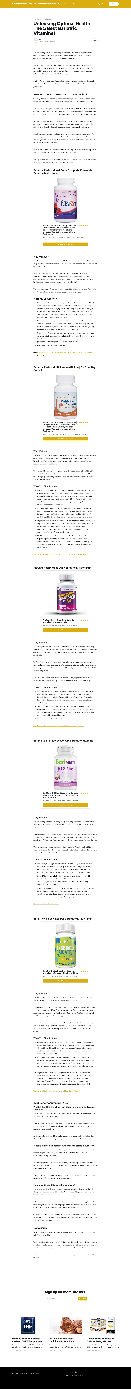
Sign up (68, 1375)
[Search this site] (99, 3)
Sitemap (81, 1375)
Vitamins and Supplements (42, 19)
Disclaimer (74, 1375)
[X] (72, 1372)
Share (94, 40)
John (41, 39)
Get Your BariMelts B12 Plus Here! (46, 904)
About (74, 4)
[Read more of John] (35, 40)
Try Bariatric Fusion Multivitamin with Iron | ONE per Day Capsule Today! (60, 554)
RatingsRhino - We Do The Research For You (36, 4)
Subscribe (113, 4)
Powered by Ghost (114, 1374)
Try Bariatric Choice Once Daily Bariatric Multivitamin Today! (56, 1091)
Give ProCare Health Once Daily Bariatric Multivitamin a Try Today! (58, 726)
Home (67, 4)
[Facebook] (76, 1372)
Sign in (104, 4)
